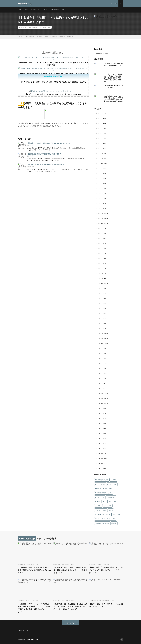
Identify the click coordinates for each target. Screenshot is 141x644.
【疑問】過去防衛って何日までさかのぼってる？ (44, 154)
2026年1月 (99, 148)
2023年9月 (99, 288)
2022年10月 (99, 343)
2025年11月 (99, 158)
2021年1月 (99, 448)
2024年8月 (99, 233)
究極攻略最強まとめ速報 (102, 523)
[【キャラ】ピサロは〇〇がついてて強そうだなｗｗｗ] (22, 167)
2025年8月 (99, 173)
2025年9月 (99, 168)
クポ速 (111, 510)
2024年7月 (99, 238)
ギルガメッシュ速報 (45, 27)
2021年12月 (99, 393)
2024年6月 (99, 243)
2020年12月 (99, 453)
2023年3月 (99, 318)
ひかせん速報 (107, 506)
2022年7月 (99, 358)
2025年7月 (99, 178)
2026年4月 (99, 133)
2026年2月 (99, 143)
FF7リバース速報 (100, 484)
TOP (19, 9)
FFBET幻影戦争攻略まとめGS (103, 493)
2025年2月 (99, 203)
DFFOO (64, 9)
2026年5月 (99, 128)
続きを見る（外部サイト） (53, 76)
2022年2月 (99, 383)
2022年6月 (99, 363)
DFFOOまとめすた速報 (101, 480)
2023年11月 (99, 278)
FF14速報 (98, 488)
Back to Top (70, 623)
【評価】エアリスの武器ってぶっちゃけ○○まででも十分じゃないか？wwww (53, 94)
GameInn (97, 501)
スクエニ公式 (116, 514)
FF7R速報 (113, 480)
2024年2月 (99, 263)
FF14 (45, 9)
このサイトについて (23, 630)
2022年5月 (99, 368)
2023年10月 (99, 283)
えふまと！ (98, 506)
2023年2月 (99, 323)
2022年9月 (99, 348)
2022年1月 (99, 388)
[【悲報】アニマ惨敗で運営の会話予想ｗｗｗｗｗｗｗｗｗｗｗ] (22, 146)
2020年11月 (99, 458)
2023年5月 (99, 308)
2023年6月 (99, 303)
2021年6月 (99, 423)
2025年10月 (99, 163)
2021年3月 (99, 438)
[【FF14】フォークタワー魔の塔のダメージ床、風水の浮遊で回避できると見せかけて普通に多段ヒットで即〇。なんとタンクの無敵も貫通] (98, 77)
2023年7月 (99, 298)
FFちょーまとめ (99, 497)
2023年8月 (99, 293)
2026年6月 (99, 123)
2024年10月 (99, 223)
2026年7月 (99, 118)
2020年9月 (99, 469)
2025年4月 (99, 193)
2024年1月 (99, 268)
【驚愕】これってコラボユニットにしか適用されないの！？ (106, 605)
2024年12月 (99, 213)
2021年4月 (99, 433)
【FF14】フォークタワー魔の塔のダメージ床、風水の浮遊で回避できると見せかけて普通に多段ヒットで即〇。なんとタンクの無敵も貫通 (113, 77)
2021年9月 (99, 408)
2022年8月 (99, 353)
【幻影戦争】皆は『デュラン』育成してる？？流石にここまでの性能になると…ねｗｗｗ (34, 570)
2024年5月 (99, 248)
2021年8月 (99, 413)
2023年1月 (99, 328)
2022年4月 (99, 373)
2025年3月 (99, 198)
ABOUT (26, 9)
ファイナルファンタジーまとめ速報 (105, 519)
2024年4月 (99, 253)
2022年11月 (99, 338)
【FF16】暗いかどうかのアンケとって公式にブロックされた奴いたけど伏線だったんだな (53, 82)
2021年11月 (99, 398)
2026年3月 (99, 138)
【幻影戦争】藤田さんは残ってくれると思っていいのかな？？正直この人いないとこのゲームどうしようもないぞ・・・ (70, 606)
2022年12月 (99, 333)
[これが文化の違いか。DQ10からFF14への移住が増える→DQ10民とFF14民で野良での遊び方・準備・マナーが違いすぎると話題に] (98, 99)
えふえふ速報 (112, 501)
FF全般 (33, 9)
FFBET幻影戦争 (54, 9)
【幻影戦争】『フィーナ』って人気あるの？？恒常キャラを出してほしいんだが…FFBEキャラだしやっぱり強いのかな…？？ (34, 608)
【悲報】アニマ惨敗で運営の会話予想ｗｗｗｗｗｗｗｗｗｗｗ (48, 143)
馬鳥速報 (113, 523)
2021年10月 (99, 403)
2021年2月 (99, 443)
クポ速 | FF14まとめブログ (102, 514)
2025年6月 (99, 183)
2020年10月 (99, 463)
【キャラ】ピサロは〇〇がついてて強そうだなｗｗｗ (45, 164)
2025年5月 (99, 188)
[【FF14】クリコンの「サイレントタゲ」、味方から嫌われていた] (98, 67)
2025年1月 (99, 208)
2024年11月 (99, 218)
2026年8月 (99, 113)
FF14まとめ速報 (111, 484)
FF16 (39, 9)
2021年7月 (99, 418)
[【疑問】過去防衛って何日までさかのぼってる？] (22, 157)
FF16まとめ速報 (107, 488)
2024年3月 (99, 258)
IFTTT (104, 501)
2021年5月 (99, 428)
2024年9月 (99, 228)
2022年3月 (99, 378)
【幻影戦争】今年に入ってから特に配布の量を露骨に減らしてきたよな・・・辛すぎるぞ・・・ (70, 570)
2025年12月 (99, 153)
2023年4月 (99, 313)
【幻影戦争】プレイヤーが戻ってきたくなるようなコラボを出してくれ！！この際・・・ (106, 570)
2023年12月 (99, 273)
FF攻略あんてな (111, 497)
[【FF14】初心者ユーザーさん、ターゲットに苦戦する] (98, 89)
